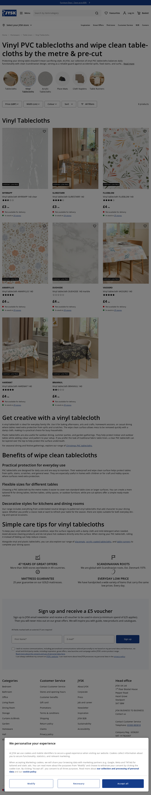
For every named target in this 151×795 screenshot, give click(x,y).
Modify (31, 783)
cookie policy (29, 771)
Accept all (123, 783)
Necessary (78, 783)
